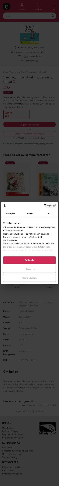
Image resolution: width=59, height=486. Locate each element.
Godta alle (29, 260)
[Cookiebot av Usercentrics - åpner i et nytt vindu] (44, 206)
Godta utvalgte (29, 278)
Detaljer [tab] (29, 213)
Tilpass (27, 269)
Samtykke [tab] (10, 213)
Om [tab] (48, 213)
